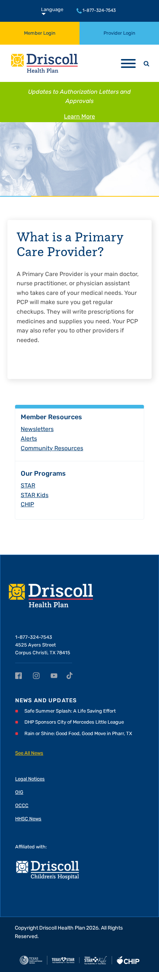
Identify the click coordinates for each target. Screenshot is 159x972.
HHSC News (28, 819)
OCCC (21, 805)
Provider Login (119, 33)
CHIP (27, 505)
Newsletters (37, 429)
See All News (29, 753)
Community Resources (52, 449)
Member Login (39, 33)
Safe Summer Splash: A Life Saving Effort (70, 711)
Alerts (29, 439)
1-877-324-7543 (99, 10)
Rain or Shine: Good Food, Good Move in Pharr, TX (78, 733)
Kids (34, 496)
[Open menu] (128, 63)
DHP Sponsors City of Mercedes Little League (74, 722)
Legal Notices (30, 779)
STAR (28, 486)
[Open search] (146, 63)
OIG (19, 792)
